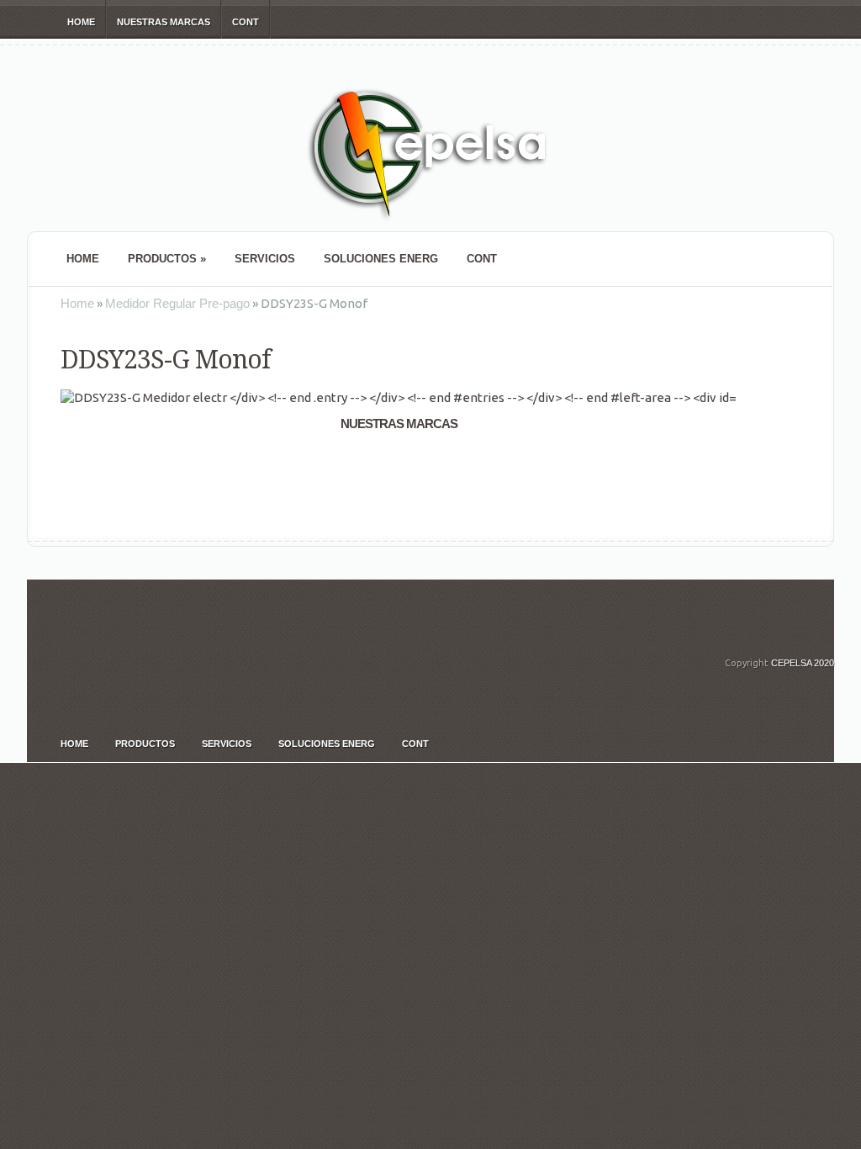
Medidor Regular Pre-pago (177, 303)
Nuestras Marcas (163, 22)
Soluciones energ (381, 258)
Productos (167, 258)
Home (81, 22)
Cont (245, 22)
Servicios (265, 258)
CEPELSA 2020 (802, 663)
